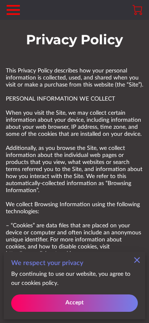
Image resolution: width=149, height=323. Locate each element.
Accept (74, 303)
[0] (137, 10)
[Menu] (13, 10)
